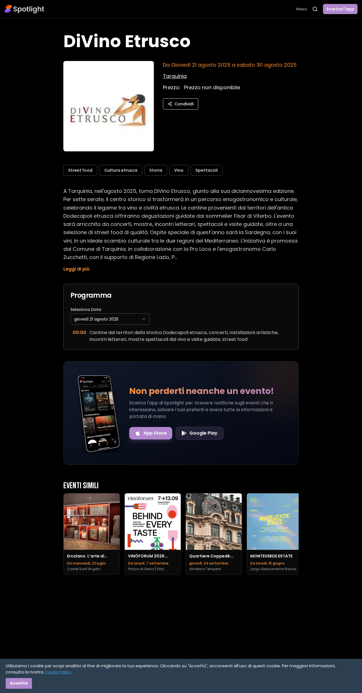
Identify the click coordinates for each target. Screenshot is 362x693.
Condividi (183, 104)
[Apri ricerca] (315, 9)
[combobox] (110, 319)
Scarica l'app (340, 9)
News (301, 9)
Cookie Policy (57, 672)
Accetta (19, 683)
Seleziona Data (85, 309)
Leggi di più (76, 269)
